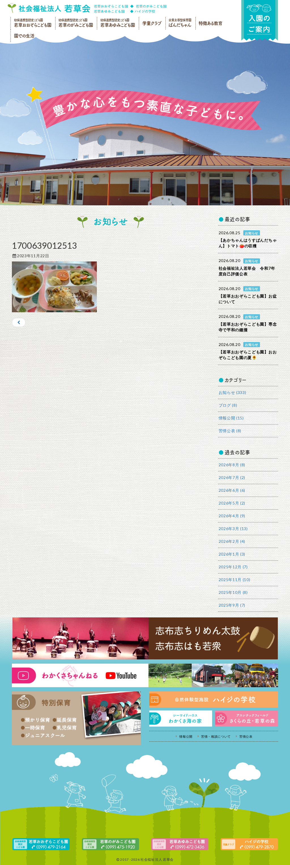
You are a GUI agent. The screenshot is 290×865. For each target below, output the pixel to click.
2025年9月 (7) (232, 605)
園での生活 (24, 35)
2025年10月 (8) (233, 592)
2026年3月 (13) (233, 528)
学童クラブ (151, 23)
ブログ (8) (228, 405)
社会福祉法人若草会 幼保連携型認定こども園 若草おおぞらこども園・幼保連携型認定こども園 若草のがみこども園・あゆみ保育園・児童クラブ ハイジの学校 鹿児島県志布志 (87, 8)
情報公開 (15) (231, 417)
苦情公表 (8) (230, 430)
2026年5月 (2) (232, 503)
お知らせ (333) (232, 392)
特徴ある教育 (210, 23)
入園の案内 (259, 20)
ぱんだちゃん (180, 22)
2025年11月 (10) (234, 579)
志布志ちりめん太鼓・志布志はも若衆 (145, 638)
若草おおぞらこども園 (32, 22)
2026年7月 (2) (232, 477)
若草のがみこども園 (75, 22)
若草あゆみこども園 (117, 22)
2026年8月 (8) (232, 464)
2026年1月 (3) (232, 554)
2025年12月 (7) (233, 566)
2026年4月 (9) (232, 515)
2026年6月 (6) (232, 490)
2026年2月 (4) (232, 541)
